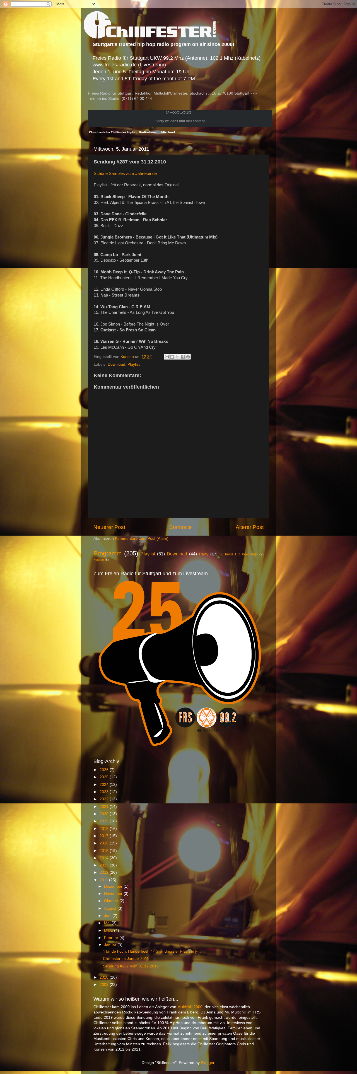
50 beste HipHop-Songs (238, 554)
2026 (105, 770)
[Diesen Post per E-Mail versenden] (167, 357)
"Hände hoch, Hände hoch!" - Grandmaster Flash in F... (152, 951)
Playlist (133, 364)
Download (116, 364)
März (109, 930)
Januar (110, 945)
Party (203, 554)
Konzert (98, 559)
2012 (105, 872)
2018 (105, 829)
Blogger (207, 1063)
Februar (111, 938)
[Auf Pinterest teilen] (188, 357)
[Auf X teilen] (177, 357)
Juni (108, 916)
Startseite (180, 527)
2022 (105, 799)
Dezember (114, 886)
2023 (105, 792)
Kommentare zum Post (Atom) (141, 538)
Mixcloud (168, 132)
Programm (107, 553)
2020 (105, 814)
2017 (105, 836)
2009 (105, 985)
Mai (108, 923)
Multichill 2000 (189, 1007)
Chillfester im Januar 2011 (126, 959)
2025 (105, 777)
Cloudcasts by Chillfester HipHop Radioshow (122, 132)
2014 (105, 858)
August (110, 908)
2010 (105, 977)
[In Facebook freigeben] (182, 357)
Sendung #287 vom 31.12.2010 (131, 966)
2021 (105, 807)
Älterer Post (250, 527)
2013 (105, 865)
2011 (104, 880)
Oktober (111, 901)
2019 (105, 821)
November (114, 894)
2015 (105, 851)
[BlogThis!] (172, 357)
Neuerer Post (109, 527)
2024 (105, 784)
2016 (105, 843)
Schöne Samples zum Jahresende (125, 173)
